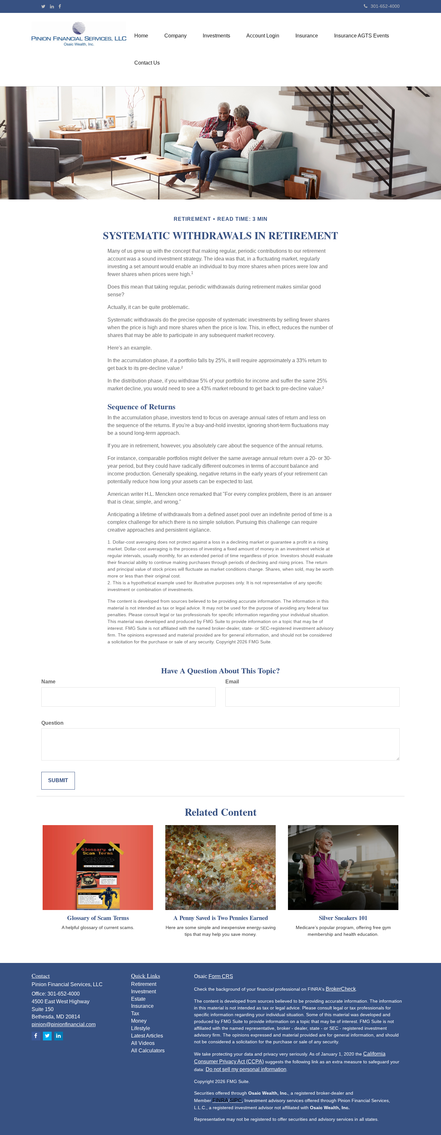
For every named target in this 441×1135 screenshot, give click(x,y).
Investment (143, 991)
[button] (175, 35)
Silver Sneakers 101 (343, 917)
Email (232, 681)
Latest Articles (147, 1035)
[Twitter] (43, 6)
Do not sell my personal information (246, 1069)
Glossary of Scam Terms (98, 917)
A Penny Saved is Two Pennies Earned (220, 917)
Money (139, 1021)
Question (52, 723)
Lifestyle (140, 1028)
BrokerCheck (341, 989)
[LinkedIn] (52, 6)
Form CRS (221, 976)
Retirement (143, 984)
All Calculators (148, 1050)
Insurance (142, 1006)
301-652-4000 (385, 6)
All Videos (143, 1043)
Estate (138, 999)
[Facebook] (59, 6)
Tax (135, 1013)
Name (48, 681)
